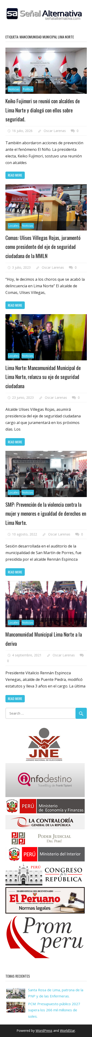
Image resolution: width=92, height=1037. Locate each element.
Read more (15, 175)
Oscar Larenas (55, 130)
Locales (13, 226)
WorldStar (67, 1030)
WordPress (44, 1030)
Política (28, 89)
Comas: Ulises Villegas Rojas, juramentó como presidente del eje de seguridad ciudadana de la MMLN (42, 246)
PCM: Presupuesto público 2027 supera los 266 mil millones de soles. (54, 1010)
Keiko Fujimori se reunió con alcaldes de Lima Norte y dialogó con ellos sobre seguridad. (42, 110)
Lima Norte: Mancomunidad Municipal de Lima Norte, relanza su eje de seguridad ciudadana (43, 377)
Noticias (13, 89)
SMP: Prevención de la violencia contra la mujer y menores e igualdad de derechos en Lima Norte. (45, 513)
